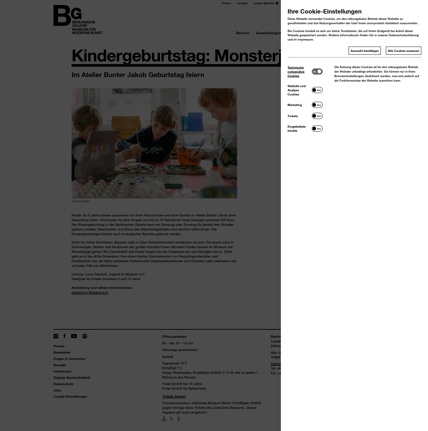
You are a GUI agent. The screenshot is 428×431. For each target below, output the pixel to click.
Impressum (305, 39)
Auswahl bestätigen (365, 50)
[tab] (300, 71)
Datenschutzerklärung (404, 35)
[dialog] (214, 215)
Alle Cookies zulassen (403, 50)
